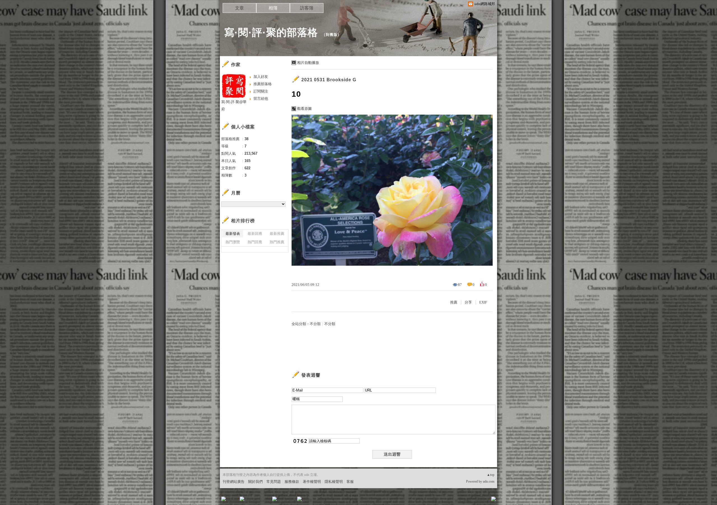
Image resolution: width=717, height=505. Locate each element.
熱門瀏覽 (232, 242)
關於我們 (255, 481)
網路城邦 (482, 501)
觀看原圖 (304, 108)
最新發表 (232, 233)
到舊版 (331, 35)
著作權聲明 (312, 481)
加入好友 (260, 77)
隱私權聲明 (334, 481)
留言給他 (260, 98)
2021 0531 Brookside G (328, 79)
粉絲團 (232, 501)
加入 (468, 501)
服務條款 (292, 481)
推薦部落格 (262, 84)
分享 (468, 302)
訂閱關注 (260, 91)
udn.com (488, 481)
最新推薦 (277, 233)
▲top (490, 475)
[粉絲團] (223, 499)
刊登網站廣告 (234, 481)
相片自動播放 (308, 63)
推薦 (453, 302)
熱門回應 (255, 242)
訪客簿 (306, 8)
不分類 (315, 324)
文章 (239, 8)
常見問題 (273, 481)
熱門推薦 (277, 242)
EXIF (483, 302)
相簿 (273, 8)
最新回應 (255, 233)
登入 (458, 501)
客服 (350, 481)
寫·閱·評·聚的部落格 (271, 32)
